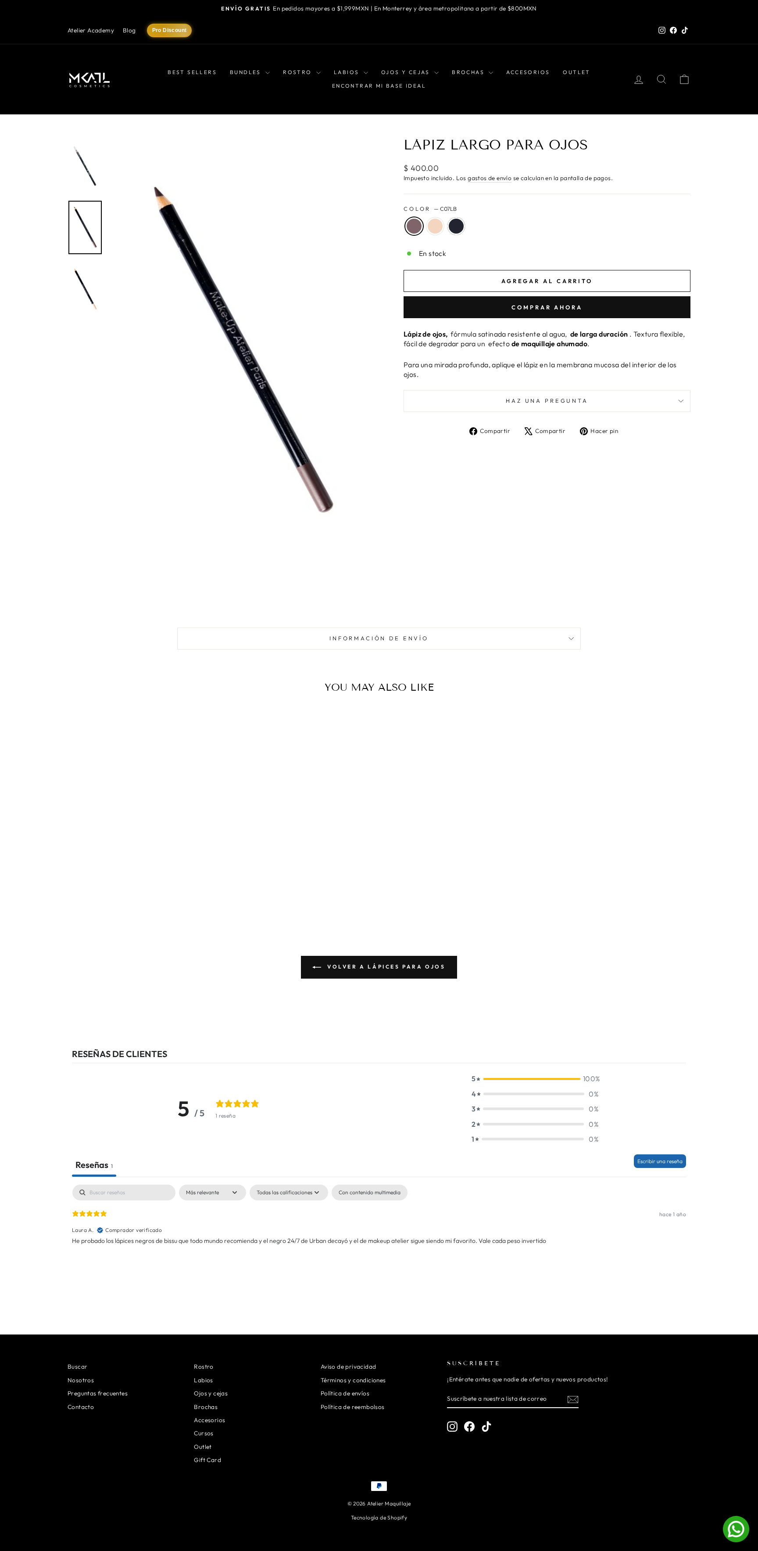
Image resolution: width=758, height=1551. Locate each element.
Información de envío (379, 638)
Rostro (298, 72)
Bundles (246, 72)
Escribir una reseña (660, 1161)
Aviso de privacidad (348, 1366)
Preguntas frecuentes (98, 1393)
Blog (129, 30)
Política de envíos (345, 1393)
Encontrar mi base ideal (379, 85)
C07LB (414, 226)
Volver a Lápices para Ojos (385, 966)
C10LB (456, 226)
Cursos (203, 1433)
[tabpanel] (379, 1240)
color (430, 208)
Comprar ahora (547, 307)
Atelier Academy (91, 30)
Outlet (576, 72)
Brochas (469, 72)
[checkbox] (370, 1192)
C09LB (435, 226)
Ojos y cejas (406, 72)
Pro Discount (169, 30)
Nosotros (81, 1380)
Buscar (77, 1366)
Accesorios (528, 72)
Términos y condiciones (353, 1380)
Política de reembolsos (353, 1407)
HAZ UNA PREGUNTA (547, 400)
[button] (535, 1078)
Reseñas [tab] (94, 1164)
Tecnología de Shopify (379, 1517)
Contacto (81, 1407)
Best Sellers (192, 72)
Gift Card (207, 1460)
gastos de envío (489, 178)
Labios (347, 72)
